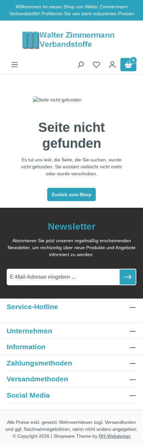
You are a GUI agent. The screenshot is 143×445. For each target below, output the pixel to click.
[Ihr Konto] (112, 64)
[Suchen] (80, 64)
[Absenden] (128, 277)
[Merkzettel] (96, 64)
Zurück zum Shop (71, 194)
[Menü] (15, 64)
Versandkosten (120, 422)
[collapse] (132, 363)
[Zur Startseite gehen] (71, 40)
